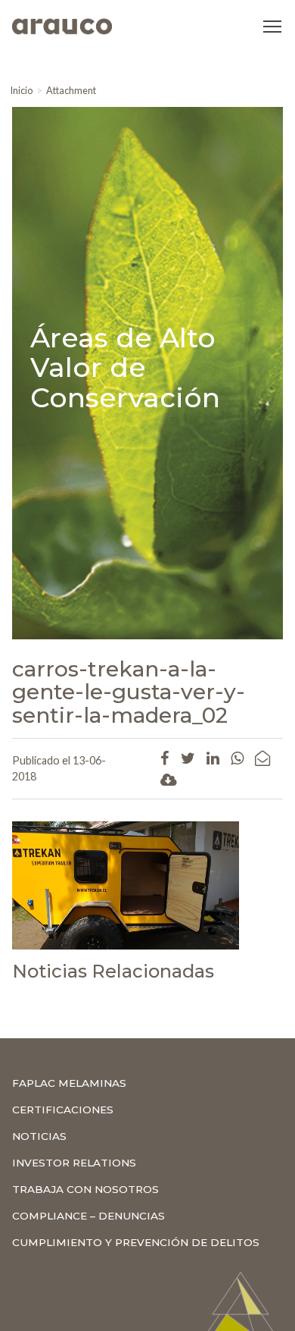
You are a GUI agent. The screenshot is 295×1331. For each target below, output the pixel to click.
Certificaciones (62, 1109)
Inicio (21, 90)
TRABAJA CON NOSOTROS (85, 1189)
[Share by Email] (262, 758)
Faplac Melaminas (69, 1083)
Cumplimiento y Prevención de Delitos (135, 1242)
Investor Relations (74, 1163)
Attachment (71, 90)
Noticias (39, 1136)
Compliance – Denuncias (88, 1216)
